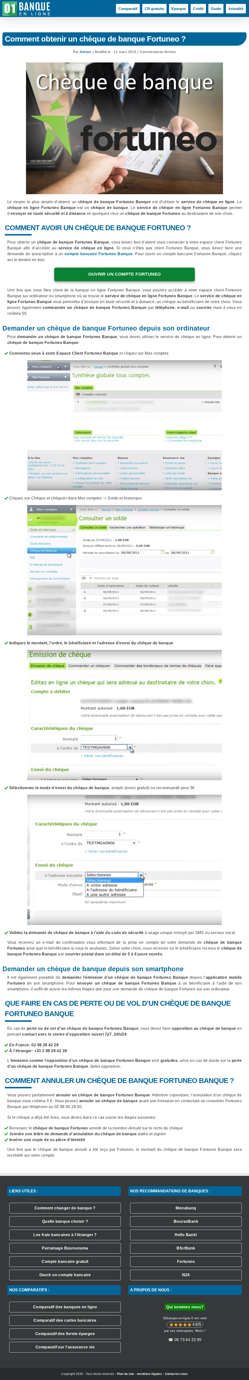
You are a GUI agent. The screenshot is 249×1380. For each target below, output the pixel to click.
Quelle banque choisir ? (65, 1221)
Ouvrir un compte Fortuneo (124, 274)
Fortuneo (186, 1261)
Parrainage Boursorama (65, 1248)
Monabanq (186, 1208)
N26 (186, 1275)
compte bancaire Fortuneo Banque (98, 254)
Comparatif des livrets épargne (65, 1334)
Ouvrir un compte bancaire (65, 1275)
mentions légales (149, 1374)
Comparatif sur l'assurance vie (65, 1347)
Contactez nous (176, 1374)
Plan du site (125, 1374)
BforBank (186, 1248)
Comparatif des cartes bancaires (65, 1320)
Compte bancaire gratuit (65, 1261)
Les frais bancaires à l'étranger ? (65, 1235)
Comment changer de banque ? (65, 1208)
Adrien (85, 52)
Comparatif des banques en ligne (65, 1307)
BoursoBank (186, 1221)
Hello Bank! (186, 1235)
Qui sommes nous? (185, 1307)
